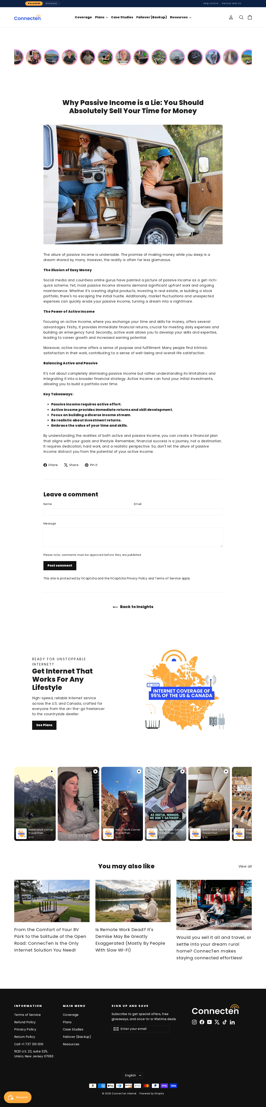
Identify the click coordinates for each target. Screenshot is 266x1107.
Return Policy (24, 1037)
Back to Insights (136, 606)
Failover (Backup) (151, 17)
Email (138, 504)
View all (245, 866)
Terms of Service (168, 578)
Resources (179, 17)
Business (51, 3)
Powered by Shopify (151, 1093)
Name (47, 504)
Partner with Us (231, 3)
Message (49, 523)
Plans (100, 17)
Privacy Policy (137, 578)
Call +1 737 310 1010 (28, 1044)
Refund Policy (25, 1022)
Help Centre (211, 3)
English (130, 1075)
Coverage (83, 17)
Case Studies (122, 17)
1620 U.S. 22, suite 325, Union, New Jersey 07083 (34, 1053)
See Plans (44, 725)
